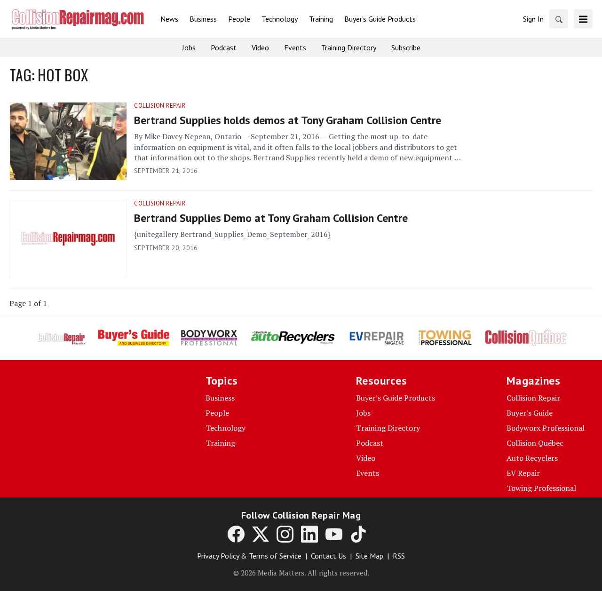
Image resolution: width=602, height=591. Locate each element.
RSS (399, 555)
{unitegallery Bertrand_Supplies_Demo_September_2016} (232, 234)
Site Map (369, 555)
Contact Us (328, 555)
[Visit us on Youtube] (333, 534)
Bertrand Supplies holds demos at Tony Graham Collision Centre (287, 120)
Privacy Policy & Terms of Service (249, 555)
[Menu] (583, 18)
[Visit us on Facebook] (236, 534)
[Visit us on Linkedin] (309, 534)
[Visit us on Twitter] (260, 534)
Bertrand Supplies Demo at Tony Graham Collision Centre (271, 218)
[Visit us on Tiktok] (358, 534)
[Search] (558, 18)
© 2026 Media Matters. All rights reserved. (301, 572)
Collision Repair (159, 106)
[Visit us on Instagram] (285, 534)
